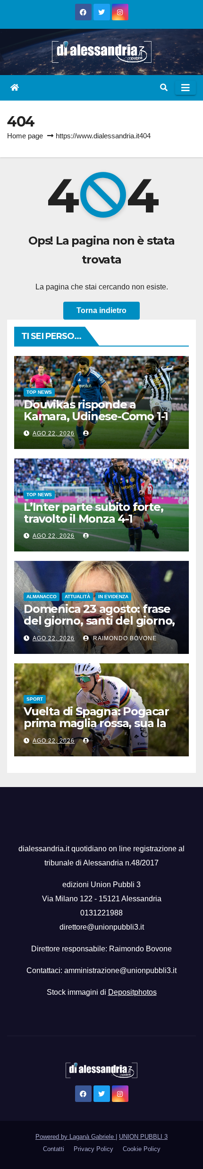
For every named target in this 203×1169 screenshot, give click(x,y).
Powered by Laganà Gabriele (75, 1136)
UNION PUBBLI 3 (143, 1136)
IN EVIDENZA (113, 596)
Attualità (77, 596)
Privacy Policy (93, 1148)
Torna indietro (101, 310)
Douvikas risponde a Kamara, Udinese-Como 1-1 (96, 410)
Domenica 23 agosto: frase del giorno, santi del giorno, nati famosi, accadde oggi (99, 620)
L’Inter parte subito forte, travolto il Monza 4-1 (93, 512)
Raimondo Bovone (124, 638)
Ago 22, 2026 (54, 433)
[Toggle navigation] (185, 88)
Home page (25, 136)
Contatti (53, 1148)
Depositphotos (132, 992)
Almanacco (41, 596)
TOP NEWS (39, 392)
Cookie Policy (142, 1148)
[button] (164, 88)
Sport (34, 699)
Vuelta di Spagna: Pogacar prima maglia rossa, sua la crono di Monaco (96, 723)
